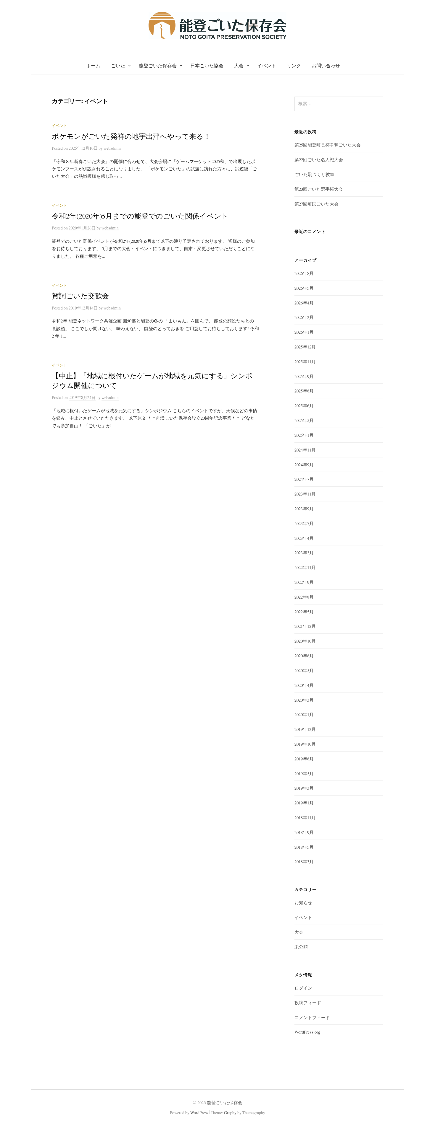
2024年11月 (305, 450)
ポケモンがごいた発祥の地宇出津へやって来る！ (131, 136)
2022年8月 (304, 597)
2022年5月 (304, 612)
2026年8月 (304, 273)
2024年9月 (304, 464)
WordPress (199, 1112)
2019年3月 (304, 788)
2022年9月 (304, 582)
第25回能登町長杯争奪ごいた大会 (327, 145)
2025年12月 (305, 347)
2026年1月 (304, 332)
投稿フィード (307, 1003)
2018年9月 (304, 832)
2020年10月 (305, 641)
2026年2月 (304, 317)
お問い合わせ (326, 65)
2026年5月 (304, 288)
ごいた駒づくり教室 (314, 174)
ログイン (303, 988)
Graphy (230, 1112)
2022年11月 (305, 567)
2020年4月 (304, 685)
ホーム (93, 65)
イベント (266, 65)
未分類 (301, 947)
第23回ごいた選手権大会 (318, 189)
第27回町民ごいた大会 (316, 204)
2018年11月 (305, 817)
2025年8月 (304, 391)
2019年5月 (304, 773)
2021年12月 (305, 626)
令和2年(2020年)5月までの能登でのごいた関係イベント (140, 216)
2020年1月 (304, 714)
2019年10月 (305, 744)
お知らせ (303, 902)
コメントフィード (312, 1017)
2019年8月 (304, 759)
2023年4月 (304, 538)
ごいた (118, 65)
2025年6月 (304, 405)
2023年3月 (304, 552)
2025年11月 (305, 361)
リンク (294, 65)
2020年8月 (304, 656)
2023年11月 (305, 494)
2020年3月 (304, 700)
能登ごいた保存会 (158, 65)
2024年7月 (304, 479)
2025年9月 (304, 376)
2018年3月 (304, 861)
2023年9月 (304, 508)
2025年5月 (304, 420)
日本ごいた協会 (206, 65)
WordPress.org (307, 1032)
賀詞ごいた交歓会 (80, 295)
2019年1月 (304, 803)
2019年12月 (305, 729)
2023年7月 (304, 523)
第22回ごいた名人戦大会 (318, 159)
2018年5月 (304, 847)
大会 (239, 65)
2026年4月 (304, 303)
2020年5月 (304, 670)
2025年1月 (304, 435)
